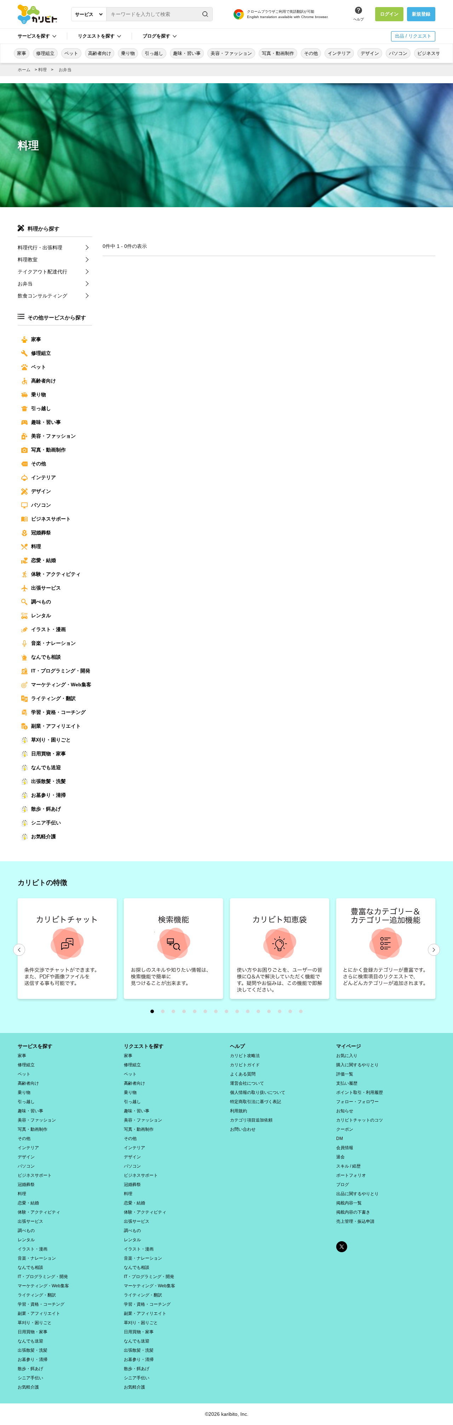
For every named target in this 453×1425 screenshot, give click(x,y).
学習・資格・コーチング (58, 712)
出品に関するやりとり (357, 1193)
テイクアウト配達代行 (42, 271)
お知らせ (344, 1110)
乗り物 (128, 53)
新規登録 (421, 14)
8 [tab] (228, 1013)
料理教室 (28, 259)
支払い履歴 (346, 1083)
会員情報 (344, 1147)
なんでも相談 (46, 657)
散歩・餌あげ (46, 809)
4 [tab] (185, 1013)
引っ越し (154, 53)
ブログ (342, 1184)
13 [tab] (281, 1013)
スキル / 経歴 (348, 1166)
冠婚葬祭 (41, 532)
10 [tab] (249, 1013)
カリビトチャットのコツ (359, 1120)
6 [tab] (207, 1013)
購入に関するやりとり (357, 1064)
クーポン (344, 1129)
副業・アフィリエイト (56, 726)
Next (434, 950)
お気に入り (346, 1055)
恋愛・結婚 (43, 560)
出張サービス (46, 588)
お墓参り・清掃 (48, 795)
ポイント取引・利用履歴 (359, 1092)
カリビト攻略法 (245, 1055)
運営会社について (247, 1083)
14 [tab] (292, 1013)
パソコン (398, 53)
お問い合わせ (243, 1129)
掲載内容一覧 (349, 1202)
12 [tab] (270, 1013)
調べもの (41, 601)
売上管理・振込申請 (355, 1221)
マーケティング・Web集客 (61, 684)
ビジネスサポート (51, 519)
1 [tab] (153, 1013)
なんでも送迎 (46, 767)
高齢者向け (99, 53)
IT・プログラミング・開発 (60, 671)
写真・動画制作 (278, 53)
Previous (19, 950)
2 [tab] (164, 1013)
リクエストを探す (144, 1046)
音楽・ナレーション (53, 643)
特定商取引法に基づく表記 (255, 1101)
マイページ (348, 1046)
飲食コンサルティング (42, 296)
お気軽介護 (43, 836)
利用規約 (238, 1110)
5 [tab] (196, 1013)
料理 (42, 69)
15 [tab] (302, 1013)
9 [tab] (238, 1013)
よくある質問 (243, 1074)
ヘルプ (358, 19)
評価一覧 (344, 1074)
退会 (340, 1156)
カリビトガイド (245, 1064)
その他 (311, 53)
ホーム (24, 69)
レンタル (41, 615)
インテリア (339, 53)
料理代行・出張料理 (40, 247)
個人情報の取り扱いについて (257, 1092)
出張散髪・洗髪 (48, 781)
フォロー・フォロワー (357, 1101)
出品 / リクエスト (413, 36)
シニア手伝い (46, 822)
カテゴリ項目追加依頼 (251, 1120)
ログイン (389, 14)
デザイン (370, 53)
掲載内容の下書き (353, 1212)
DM (339, 1138)
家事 (21, 53)
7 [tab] (217, 1013)
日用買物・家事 (48, 753)
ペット (71, 53)
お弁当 (65, 69)
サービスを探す (35, 1046)
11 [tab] (260, 1013)
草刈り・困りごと (51, 740)
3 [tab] (175, 1013)
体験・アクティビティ (56, 574)
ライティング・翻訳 (53, 698)
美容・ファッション (231, 53)
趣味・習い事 (187, 53)
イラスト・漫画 (48, 629)
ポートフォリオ (351, 1175)
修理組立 (45, 53)
